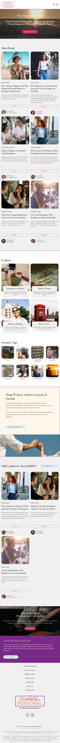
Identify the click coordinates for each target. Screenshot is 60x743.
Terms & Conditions (34, 728)
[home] (8, 4)
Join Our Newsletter (30, 32)
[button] (57, 4)
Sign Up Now (30, 628)
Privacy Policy (24, 728)
